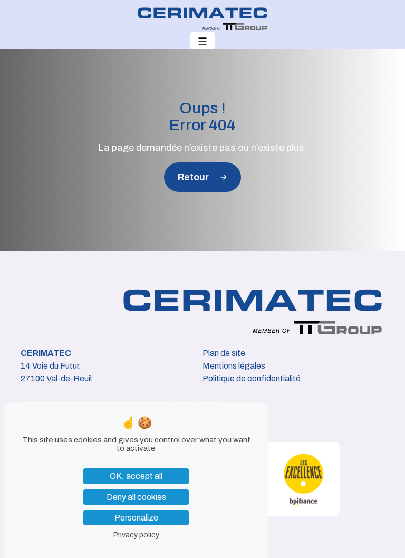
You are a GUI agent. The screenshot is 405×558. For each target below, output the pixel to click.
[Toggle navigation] (202, 40)
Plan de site (223, 353)
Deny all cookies (136, 497)
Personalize (136, 517)
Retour (193, 177)
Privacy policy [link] (136, 535)
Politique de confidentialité (251, 378)
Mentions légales (233, 365)
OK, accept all (136, 476)
